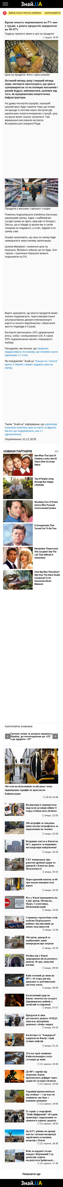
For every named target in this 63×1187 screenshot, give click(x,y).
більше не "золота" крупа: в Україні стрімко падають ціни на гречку (31, 364)
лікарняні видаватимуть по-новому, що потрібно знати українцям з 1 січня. (31, 352)
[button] (7, 736)
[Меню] (5, 4)
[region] (31, 151)
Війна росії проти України (25, 13)
